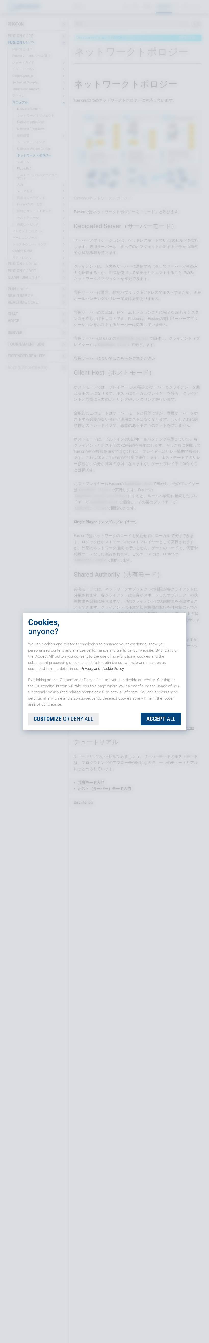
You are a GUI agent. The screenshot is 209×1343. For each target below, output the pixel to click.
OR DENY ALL (63, 719)
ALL (160, 719)
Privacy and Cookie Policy (102, 668)
